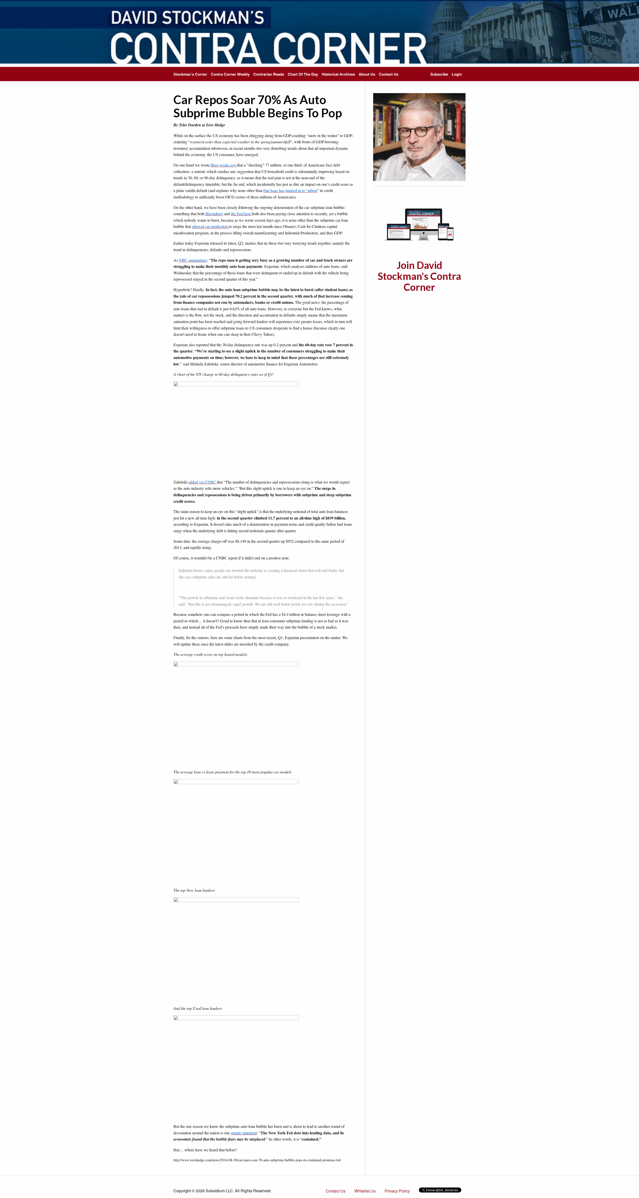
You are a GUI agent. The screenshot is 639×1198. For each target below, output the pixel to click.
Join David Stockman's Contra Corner (419, 276)
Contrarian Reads (268, 74)
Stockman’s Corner (190, 74)
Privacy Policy (397, 1191)
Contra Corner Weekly (230, 74)
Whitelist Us (365, 1191)
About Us (367, 74)
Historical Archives (338, 74)
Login (457, 74)
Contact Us (388, 74)
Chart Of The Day (303, 74)
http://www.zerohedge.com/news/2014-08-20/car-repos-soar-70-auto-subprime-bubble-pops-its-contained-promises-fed (257, 1160)
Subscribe (439, 74)
